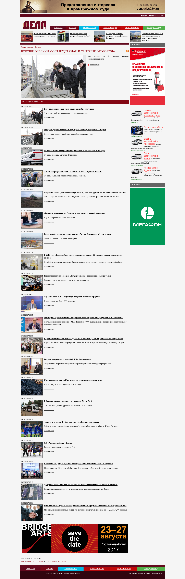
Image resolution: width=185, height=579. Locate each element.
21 (33, 561)
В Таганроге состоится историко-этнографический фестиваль (116, 36)
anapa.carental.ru (137, 165)
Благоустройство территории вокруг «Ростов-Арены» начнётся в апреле (77, 234)
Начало (23, 561)
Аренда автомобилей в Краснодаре (151, 141)
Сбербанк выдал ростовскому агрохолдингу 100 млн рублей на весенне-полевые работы (85, 192)
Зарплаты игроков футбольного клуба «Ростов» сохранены (71, 422)
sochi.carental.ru (136, 136)
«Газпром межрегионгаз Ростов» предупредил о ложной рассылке (74, 213)
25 (42, 561)
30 (53, 561)
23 (37, 561)
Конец (64, 561)
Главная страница (27, 47)
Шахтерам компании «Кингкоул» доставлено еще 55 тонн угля (73, 380)
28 (48, 561)
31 (55, 561)
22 (35, 561)
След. (59, 561)
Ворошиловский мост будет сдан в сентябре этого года (69, 109)
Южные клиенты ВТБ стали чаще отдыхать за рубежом (45, 35)
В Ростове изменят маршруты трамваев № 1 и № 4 (68, 401)
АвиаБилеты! (89, 28)
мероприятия (132, 28)
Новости (38, 47)
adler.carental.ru (136, 179)
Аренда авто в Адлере (151, 169)
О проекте (133, 573)
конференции (110, 28)
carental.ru (134, 122)
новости (58, 28)
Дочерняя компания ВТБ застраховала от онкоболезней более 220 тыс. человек (81, 485)
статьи (72, 28)
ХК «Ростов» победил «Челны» (58, 443)
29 (50, 561)
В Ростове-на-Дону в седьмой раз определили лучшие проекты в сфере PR (78, 464)
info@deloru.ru (75, 573)
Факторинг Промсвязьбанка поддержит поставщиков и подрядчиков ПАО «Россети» (83, 318)
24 (40, 561)
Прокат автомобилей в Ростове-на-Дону (152, 113)
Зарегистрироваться (155, 15)
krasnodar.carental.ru (138, 151)
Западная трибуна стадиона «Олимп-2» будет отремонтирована (73, 171)
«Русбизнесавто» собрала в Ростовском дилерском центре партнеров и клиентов (152, 37)
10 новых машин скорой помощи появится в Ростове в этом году (74, 151)
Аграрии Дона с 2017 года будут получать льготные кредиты (72, 297)
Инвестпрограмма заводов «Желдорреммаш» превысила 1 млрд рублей (77, 276)
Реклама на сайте (144, 573)
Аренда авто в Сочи (153, 127)
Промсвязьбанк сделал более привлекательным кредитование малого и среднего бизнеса (85, 505)
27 (46, 561)
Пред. (29, 561)
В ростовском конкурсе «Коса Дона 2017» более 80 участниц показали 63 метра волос (83, 339)
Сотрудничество (156, 573)
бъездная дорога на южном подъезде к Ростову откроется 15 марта (75, 130)
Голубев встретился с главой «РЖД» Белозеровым (67, 359)
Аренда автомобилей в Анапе (151, 156)
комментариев (94, 64)
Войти (143, 15)
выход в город (154, 28)
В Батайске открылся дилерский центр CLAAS (80, 35)
